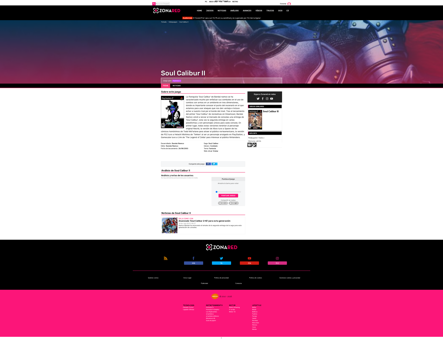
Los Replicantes (211, 312)
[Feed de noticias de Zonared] (165, 260)
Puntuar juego (228, 195)
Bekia (254, 307)
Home (199, 11)
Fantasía (212, 148)
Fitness (254, 325)
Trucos (270, 11)
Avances (247, 11)
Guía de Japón (211, 320)
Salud (254, 318)
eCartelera (210, 314)
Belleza (254, 312)
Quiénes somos (153, 278)
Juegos (210, 11)
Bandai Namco (178, 143)
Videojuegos (173, 22)
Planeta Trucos (188, 307)
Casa (254, 327)
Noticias (222, 11)
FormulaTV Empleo (212, 309)
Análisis (234, 11)
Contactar (238, 283)
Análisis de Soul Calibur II (175, 170)
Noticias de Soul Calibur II (176, 213)
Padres (254, 314)
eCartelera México (212, 316)
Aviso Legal (187, 278)
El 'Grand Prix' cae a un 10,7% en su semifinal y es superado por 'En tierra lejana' (222, 18)
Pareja (254, 316)
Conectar (283, 4)
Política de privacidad (221, 278)
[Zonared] (166, 10)
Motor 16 (232, 312)
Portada (163, 22)
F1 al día (232, 309)
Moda (254, 309)
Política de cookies (255, 278)
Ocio (280, 11)
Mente (254, 329)
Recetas (255, 320)
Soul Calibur (213, 143)
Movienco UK (210, 318)
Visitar (215, 151)
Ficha (165, 86)
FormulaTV (210, 307)
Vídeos (259, 11)
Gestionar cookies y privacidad (289, 278)
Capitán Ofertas (188, 309)
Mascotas (255, 323)
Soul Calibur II (183, 22)
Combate (214, 146)
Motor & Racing (234, 307)
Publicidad (204, 283)
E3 (288, 11)
